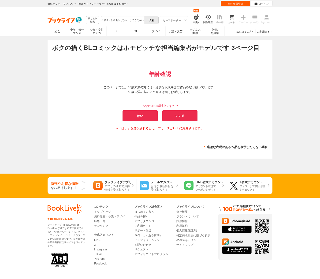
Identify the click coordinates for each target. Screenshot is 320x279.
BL (116, 31)
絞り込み (92, 20)
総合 (57, 31)
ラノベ (156, 31)
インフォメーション (147, 240)
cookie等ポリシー (187, 240)
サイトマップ (184, 244)
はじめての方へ (245, 31)
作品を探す (141, 216)
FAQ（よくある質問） (148, 235)
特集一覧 (99, 221)
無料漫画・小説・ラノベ (109, 216)
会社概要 (182, 211)
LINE (97, 240)
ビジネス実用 (195, 31)
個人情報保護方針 (187, 230)
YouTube (99, 258)
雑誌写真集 (215, 31)
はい (140, 115)
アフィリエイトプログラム (151, 254)
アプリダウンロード (147, 221)
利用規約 (182, 225)
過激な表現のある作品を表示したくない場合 (237, 147)
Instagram (100, 249)
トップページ (102, 211)
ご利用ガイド (264, 31)
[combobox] (122, 20)
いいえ (180, 115)
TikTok (98, 254)
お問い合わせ (142, 244)
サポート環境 (142, 230)
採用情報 (182, 221)
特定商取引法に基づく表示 (193, 235)
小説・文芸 (175, 31)
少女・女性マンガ (97, 31)
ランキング (101, 225)
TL (136, 31)
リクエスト (141, 249)
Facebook (100, 263)
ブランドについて (187, 216)
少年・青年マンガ (77, 31)
